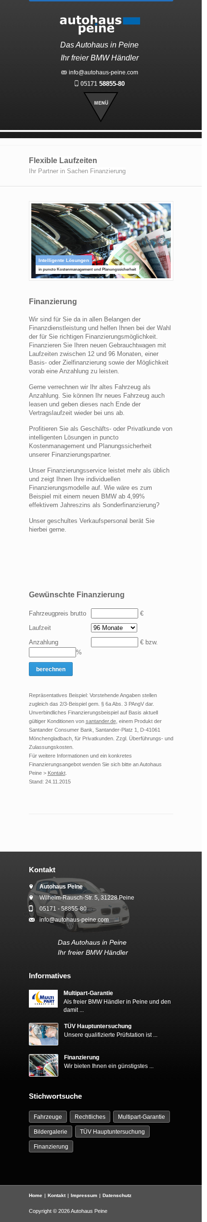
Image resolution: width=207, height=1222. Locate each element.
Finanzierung (81, 1057)
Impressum (84, 1195)
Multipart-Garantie (88, 993)
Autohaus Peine (89, 1211)
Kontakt (56, 773)
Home (35, 1195)
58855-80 (102, 83)
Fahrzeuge (48, 1117)
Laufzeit (40, 628)
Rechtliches (90, 1117)
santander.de (101, 721)
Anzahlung (43, 642)
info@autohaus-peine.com (103, 72)
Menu (100, 107)
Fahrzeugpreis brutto (57, 613)
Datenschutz (117, 1195)
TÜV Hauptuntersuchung (97, 1026)
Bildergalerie (50, 1131)
